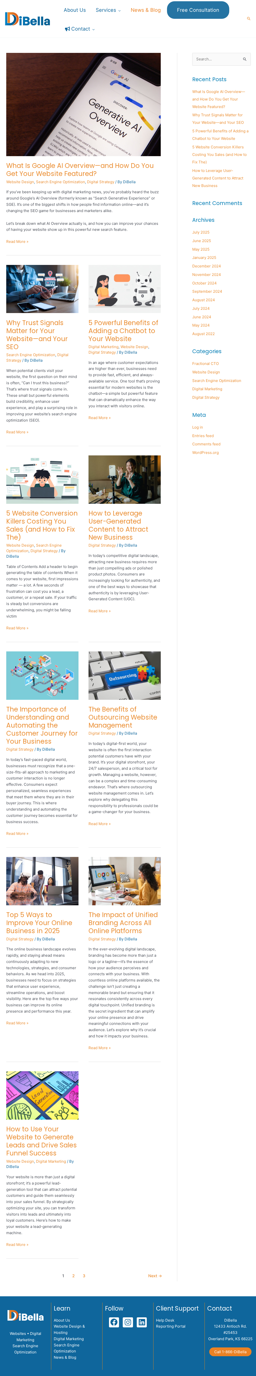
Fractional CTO (205, 363)
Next (155, 1275)
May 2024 (201, 325)
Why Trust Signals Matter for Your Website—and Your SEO (37, 334)
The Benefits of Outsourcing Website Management (122, 717)
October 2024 (204, 283)
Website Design (20, 181)
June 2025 (201, 240)
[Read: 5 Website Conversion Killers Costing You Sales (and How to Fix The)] (42, 479)
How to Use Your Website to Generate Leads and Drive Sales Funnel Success (41, 1141)
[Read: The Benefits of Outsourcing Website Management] (124, 675)
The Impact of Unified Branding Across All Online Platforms (123, 922)
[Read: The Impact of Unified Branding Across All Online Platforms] (124, 880)
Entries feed (203, 435)
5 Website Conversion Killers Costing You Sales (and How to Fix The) (42, 525)
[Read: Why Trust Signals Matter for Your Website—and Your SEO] (42, 288)
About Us (62, 1320)
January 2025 (204, 257)
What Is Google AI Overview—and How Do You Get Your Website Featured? (80, 169)
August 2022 (203, 333)
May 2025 (201, 249)
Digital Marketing (103, 346)
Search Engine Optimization (60, 181)
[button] (118, 10)
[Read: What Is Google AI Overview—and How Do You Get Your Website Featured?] (83, 104)
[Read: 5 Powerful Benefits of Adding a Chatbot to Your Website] (124, 288)
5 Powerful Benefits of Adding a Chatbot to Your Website (123, 330)
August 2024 (203, 300)
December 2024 (206, 266)
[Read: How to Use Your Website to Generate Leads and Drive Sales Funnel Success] (42, 1095)
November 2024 (206, 274)
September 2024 (207, 291)
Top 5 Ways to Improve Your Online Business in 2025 (39, 922)
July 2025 (201, 232)
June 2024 (201, 317)
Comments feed (206, 444)
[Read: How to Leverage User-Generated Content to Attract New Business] (124, 479)
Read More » (17, 241)
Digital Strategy (100, 181)
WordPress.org (205, 452)
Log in (197, 427)
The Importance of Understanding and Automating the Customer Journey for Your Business (42, 725)
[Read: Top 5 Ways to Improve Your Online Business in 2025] (42, 880)
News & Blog (65, 1357)
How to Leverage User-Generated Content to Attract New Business (118, 525)
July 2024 (201, 308)
